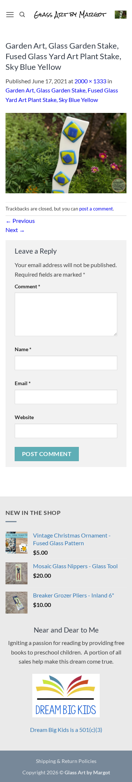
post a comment (96, 209)
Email (23, 383)
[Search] (22, 15)
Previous (20, 220)
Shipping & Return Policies (66, 761)
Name (23, 349)
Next (15, 229)
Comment (27, 286)
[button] (10, 14)
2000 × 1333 (90, 80)
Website (24, 417)
